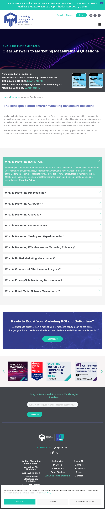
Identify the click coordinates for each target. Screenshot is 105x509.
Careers (79, 476)
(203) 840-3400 (61, 448)
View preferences (85, 502)
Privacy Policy (46, 493)
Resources (15, 97)
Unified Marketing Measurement (31, 462)
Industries (57, 461)
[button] (52, 161)
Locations (79, 468)
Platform (57, 465)
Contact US (44, 448)
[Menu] (100, 24)
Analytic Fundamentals (57, 476)
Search (60, 15)
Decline (52, 502)
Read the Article (27, 180)
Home (5, 97)
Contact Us (53, 339)
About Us (79, 461)
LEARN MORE (35, 81)
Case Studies (58, 472)
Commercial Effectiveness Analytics (31, 479)
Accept (19, 502)
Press (79, 472)
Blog (81, 15)
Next (102, 371)
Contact (69, 15)
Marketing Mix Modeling (31, 468)
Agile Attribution (31, 473)
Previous (3, 371)
